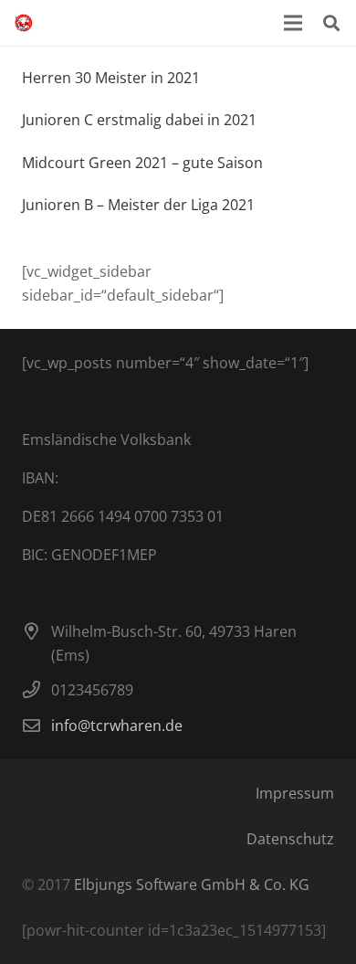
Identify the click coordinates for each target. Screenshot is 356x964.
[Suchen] (331, 23)
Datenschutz (290, 839)
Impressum (295, 793)
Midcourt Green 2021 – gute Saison (142, 163)
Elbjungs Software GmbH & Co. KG (191, 884)
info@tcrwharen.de (117, 725)
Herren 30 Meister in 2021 (111, 78)
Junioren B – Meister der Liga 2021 (138, 205)
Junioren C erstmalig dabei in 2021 (139, 120)
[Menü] (293, 23)
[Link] (24, 23)
